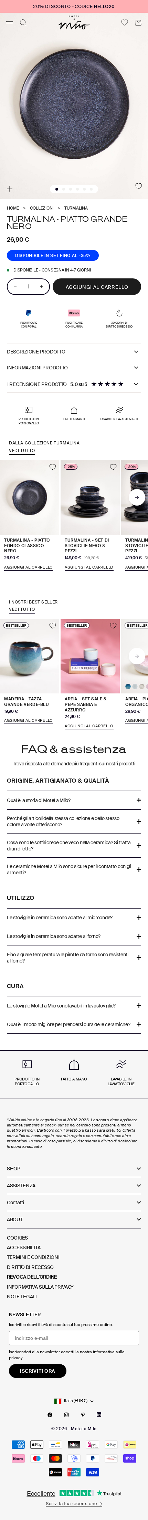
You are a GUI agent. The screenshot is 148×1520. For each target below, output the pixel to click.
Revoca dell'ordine (32, 1277)
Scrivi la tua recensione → (74, 1504)
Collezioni (42, 208)
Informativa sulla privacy (40, 1287)
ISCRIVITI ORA (37, 1371)
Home (13, 208)
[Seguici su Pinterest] (83, 1415)
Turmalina (76, 208)
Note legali (22, 1296)
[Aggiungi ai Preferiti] (138, 186)
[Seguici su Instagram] (66, 1415)
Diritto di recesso (30, 1267)
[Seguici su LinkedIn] (99, 1414)
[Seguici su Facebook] (50, 1415)
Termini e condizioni (33, 1257)
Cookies (17, 1238)
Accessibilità (23, 1247)
